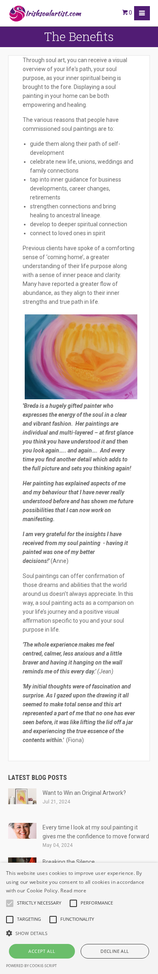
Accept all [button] (41, 951)
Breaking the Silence (69, 862)
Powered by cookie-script (31, 965)
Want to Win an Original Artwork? (84, 793)
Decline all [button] (114, 951)
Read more (73, 890)
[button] (79, 933)
